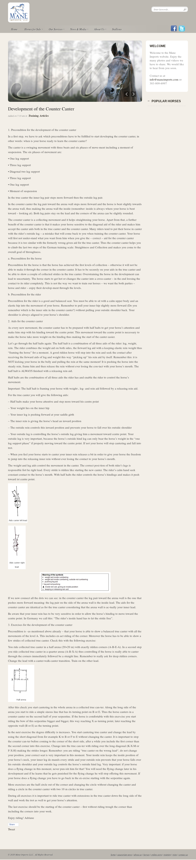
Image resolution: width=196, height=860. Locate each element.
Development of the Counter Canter (41, 109)
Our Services (54, 29)
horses (147, 854)
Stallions (117, 29)
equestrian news (125, 854)
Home (14, 29)
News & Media (76, 29)
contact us (183, 854)
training (167, 854)
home (113, 854)
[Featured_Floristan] (75, 101)
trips (175, 854)
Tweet (11, 829)
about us (138, 854)
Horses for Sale (31, 29)
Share (12, 824)
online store (156, 854)
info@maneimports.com (164, 79)
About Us (97, 29)
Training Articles (39, 116)
